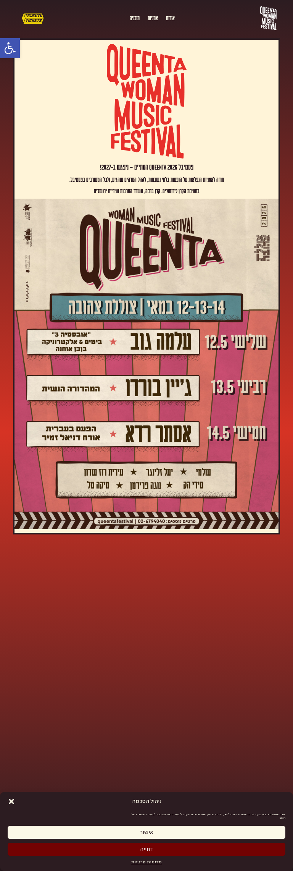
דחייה (146, 849)
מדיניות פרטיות (146, 862)
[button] (11, 801)
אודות (170, 17)
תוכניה (135, 17)
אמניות (153, 17)
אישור (146, 832)
